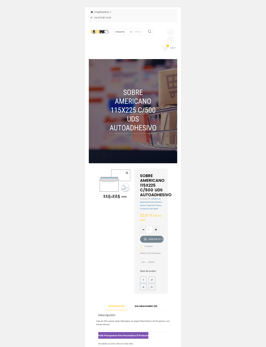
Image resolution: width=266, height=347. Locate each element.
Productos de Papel (149, 209)
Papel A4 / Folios (153, 205)
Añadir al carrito (155, 239)
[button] (127, 172)
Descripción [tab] (117, 306)
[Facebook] (143, 280)
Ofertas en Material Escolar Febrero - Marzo (151, 202)
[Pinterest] (143, 287)
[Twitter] (152, 280)
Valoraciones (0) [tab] (146, 306)
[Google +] (152, 287)
